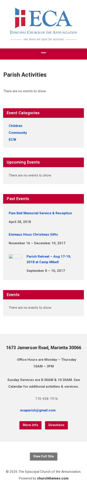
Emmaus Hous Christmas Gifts (33, 234)
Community (18, 133)
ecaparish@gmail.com (38, 410)
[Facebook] (71, 411)
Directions (56, 425)
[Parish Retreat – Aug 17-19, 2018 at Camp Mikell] (15, 265)
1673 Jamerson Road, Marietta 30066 (43, 347)
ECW (12, 140)
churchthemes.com (52, 478)
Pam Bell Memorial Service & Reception (40, 213)
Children (15, 126)
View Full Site (43, 456)
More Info (30, 425)
